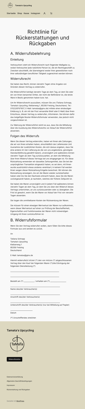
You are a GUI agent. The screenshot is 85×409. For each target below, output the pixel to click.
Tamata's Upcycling (23, 5)
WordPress (20, 401)
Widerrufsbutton (14, 359)
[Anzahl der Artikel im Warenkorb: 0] (51, 13)
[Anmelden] (44, 13)
